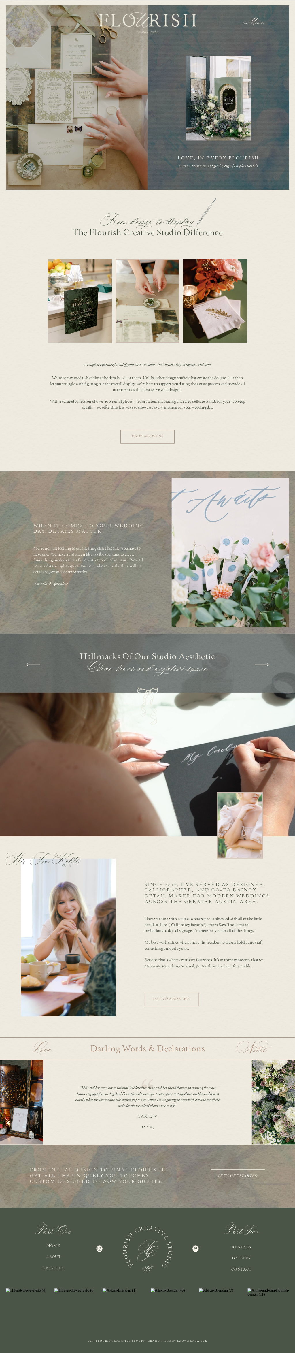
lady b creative (192, 1341)
